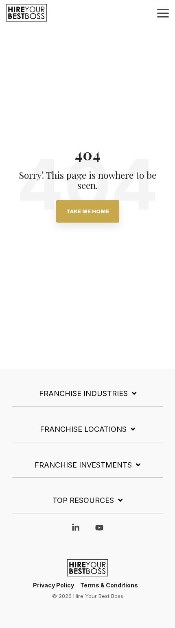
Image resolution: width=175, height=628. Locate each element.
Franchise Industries (83, 393)
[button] (163, 12)
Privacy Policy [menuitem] (53, 585)
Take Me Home (87, 211)
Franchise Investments (83, 465)
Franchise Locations (83, 429)
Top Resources (83, 500)
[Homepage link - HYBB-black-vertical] (87, 572)
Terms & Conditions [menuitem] (109, 585)
